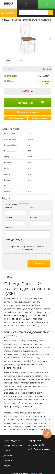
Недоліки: (33, 217)
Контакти (8, 460)
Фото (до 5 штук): (13, 239)
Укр (36, 1)
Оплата (7, 450)
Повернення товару (13, 445)
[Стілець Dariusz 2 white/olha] (8, 60)
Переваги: (9, 217)
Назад (7, 19)
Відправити (39, 263)
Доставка (8, 455)
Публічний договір (12, 440)
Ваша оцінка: (11, 204)
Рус (36, 4)
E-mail (32, 207)
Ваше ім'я (9, 207)
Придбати (25, 102)
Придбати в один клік (27, 112)
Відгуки (7, 465)
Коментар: (9, 227)
